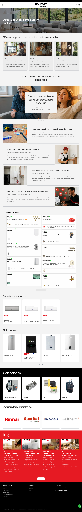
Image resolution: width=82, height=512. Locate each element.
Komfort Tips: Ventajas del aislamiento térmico (69, 453)
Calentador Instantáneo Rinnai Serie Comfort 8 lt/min (50, 353)
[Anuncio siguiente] (79, 1)
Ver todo (41, 364)
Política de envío (46, 509)
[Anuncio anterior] (2, 1)
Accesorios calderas (10, 397)
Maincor (26, 397)
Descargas (31, 490)
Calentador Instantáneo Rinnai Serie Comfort (70, 353)
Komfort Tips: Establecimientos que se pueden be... (11, 453)
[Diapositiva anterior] (38, 120)
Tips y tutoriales (6, 490)
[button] (2, 5)
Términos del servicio (7, 492)
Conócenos (5, 488)
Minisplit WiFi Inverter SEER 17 (49, 318)
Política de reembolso (22, 509)
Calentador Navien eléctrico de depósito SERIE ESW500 (11, 353)
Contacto (4, 500)
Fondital (64, 397)
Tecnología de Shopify (14, 509)
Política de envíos (6, 496)
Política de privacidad (31, 509)
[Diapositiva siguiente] (43, 120)
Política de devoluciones (8, 494)
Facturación (31, 488)
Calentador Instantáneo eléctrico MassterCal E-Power (31, 358)
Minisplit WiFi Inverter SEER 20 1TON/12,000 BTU (30, 319)
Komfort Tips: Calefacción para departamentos (49, 453)
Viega (44, 397)
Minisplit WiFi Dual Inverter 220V (11, 318)
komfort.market (8, 509)
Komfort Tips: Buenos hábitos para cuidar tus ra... (31, 453)
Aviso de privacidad (7, 498)
